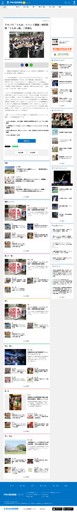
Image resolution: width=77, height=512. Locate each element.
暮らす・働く (42, 7)
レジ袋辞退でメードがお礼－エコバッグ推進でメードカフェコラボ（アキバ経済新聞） (27, 126)
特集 (60, 7)
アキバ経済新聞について (32, 492)
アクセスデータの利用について (34, 494)
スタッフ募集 (45, 496)
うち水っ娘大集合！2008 (13, 135)
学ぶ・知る (52, 7)
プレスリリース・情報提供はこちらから (51, 492)
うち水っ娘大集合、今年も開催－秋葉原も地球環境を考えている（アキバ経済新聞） (27, 122)
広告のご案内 (30, 496)
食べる (18, 7)
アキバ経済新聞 (14, 2)
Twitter (69, 3)
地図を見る (27, 141)
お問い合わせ (45, 494)
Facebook (65, 3)
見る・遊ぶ (26, 7)
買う (34, 7)
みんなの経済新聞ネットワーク (11, 509)
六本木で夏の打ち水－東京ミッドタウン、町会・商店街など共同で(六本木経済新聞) (27, 131)
